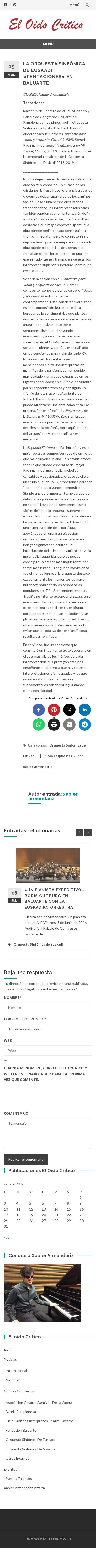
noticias (10, 1359)
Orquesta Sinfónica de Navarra (30, 1449)
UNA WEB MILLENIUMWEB (48, 1538)
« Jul (7, 1237)
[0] (39, 710)
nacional (12, 1380)
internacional (16, 1370)
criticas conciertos (19, 1391)
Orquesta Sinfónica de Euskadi (38, 944)
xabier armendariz (37, 767)
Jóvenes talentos (18, 1478)
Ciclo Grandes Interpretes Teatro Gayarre (39, 1421)
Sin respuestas (60, 756)
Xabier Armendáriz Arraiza (24, 1488)
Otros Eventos (17, 1458)
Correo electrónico (25, 1018)
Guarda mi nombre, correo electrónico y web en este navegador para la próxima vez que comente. (45, 1074)
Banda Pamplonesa (21, 1411)
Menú (74, 4)
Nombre (13, 997)
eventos (10, 1469)
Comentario (16, 1113)
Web (8, 1040)
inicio (8, 1350)
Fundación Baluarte (21, 1430)
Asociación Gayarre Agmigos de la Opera (39, 1402)
